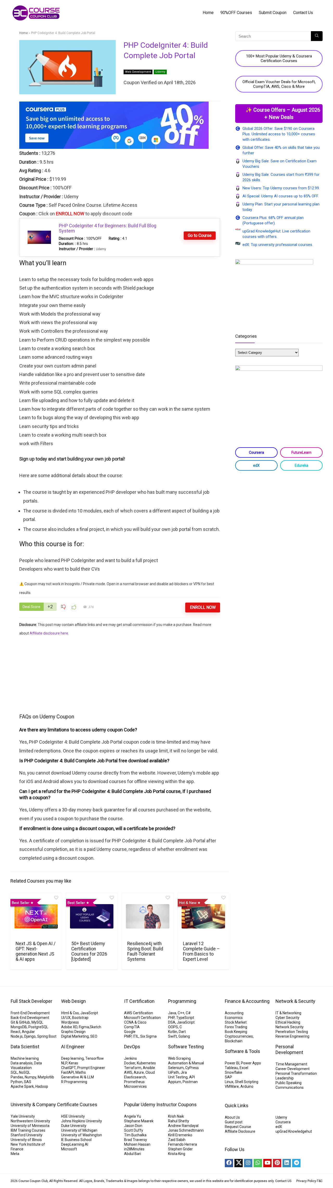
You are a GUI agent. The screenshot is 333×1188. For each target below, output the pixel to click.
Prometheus (134, 1082)
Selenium (176, 1068)
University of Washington (81, 1135)
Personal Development (289, 1049)
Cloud (150, 1072)
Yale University (23, 1116)
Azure (139, 1072)
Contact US (283, 1181)
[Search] (317, 36)
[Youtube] (267, 1163)
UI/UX (66, 1018)
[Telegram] (296, 1163)
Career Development (293, 1069)
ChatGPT (68, 1068)
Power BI (232, 1063)
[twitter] (238, 1163)
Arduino (246, 1086)
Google (130, 1032)
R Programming (74, 1082)
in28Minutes (134, 1149)
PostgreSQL (38, 1027)
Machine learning (25, 1058)
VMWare (232, 1086)
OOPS (173, 1027)
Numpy (30, 1077)
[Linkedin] (287, 1163)
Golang (184, 1036)
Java (172, 1013)
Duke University (73, 1126)
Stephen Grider (180, 1149)
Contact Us (303, 12)
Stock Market (236, 1022)
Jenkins (130, 1058)
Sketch (95, 1027)
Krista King (176, 1154)
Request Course (238, 1127)
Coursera (256, 452)
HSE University (73, 1116)
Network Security (290, 1027)
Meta (15, 1154)
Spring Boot (46, 1036)
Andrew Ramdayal (183, 1126)
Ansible (149, 1068)
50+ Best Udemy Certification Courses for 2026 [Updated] (89, 951)
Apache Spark (22, 1086)
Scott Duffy (133, 1130)
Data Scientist (25, 1046)
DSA (171, 1022)
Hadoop (41, 1086)
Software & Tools (242, 1051)
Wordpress (70, 1022)
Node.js (17, 1036)
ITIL (136, 1036)
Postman (190, 1082)
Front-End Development (30, 1013)
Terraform (132, 1068)
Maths (80, 1072)
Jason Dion (133, 1126)
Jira (184, 1072)
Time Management (291, 1064)
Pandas (17, 1077)
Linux (229, 1082)
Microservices (135, 1086)
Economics (234, 1018)
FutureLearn (301, 452)
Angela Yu (132, 1116)
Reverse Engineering (292, 1036)
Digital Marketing (75, 1036)
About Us (232, 1117)
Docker (129, 1063)
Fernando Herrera (182, 1144)
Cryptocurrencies (239, 1036)
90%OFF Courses (236, 12)
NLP (64, 1063)
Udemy (160, 72)
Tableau (231, 1068)
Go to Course (200, 235)
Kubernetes (146, 1063)
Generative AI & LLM (77, 1077)
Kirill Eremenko (180, 1135)
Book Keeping (236, 1032)
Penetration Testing (292, 1032)
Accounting (234, 1013)
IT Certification (139, 1001)
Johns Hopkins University (81, 1121)
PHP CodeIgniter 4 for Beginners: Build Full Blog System (107, 228)
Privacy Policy (306, 1181)
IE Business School (76, 1140)
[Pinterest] (277, 1163)
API (192, 1077)
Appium (174, 1082)
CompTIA (132, 1027)
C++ (181, 1013)
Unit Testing (178, 1077)
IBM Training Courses (28, 1130)
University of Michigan (79, 1130)
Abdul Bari (132, 1154)
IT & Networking (288, 1013)
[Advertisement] (119, 674)
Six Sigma (148, 1036)
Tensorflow (94, 1058)
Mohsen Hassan (137, 1144)
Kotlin (172, 1032)
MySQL (37, 1022)
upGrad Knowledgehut (294, 1131)
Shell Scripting (246, 1082)
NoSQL (24, 1072)
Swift (172, 1036)
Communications (290, 1087)
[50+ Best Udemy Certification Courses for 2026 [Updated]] (91, 916)
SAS (27, 1082)
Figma (84, 1027)
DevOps (132, 1046)
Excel (244, 1068)
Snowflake (233, 1072)
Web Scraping (179, 1058)
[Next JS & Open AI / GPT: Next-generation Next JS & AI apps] (36, 916)
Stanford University (26, 1135)
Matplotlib (46, 1077)
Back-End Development (30, 1018)
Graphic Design (73, 1032)
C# (188, 1013)
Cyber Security (287, 1018)
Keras (73, 1063)
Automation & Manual (186, 1063)
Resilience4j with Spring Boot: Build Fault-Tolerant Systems (145, 951)
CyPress (192, 1068)
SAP (228, 1077)
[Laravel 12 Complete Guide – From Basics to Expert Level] (203, 916)
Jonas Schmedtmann (186, 1130)
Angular (28, 1032)
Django (30, 1036)
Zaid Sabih (176, 1140)
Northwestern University (30, 1121)
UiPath (173, 1072)
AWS (128, 1072)
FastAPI (67, 1072)
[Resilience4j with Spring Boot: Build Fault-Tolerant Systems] (147, 916)
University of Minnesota (30, 1126)
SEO (93, 1036)
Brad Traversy (135, 1140)
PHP (171, 1018)
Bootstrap (80, 1018)
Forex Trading (236, 1027)
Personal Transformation (296, 1073)
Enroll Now (203, 607)
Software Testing (186, 1046)
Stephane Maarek (138, 1121)
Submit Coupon (272, 12)
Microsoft (69, 1149)
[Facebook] (229, 1163)
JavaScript (89, 1013)
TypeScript (185, 1018)
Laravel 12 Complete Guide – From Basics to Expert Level (201, 951)
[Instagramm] (248, 1163)
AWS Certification (138, 1013)
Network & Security (295, 1001)
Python (16, 1082)
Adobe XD (69, 1027)
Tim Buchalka (135, 1135)
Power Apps (251, 1063)
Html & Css (70, 1013)
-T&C (319, 1181)
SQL (14, 1072)
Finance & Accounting (247, 1001)
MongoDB (19, 1027)
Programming (182, 1001)
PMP (127, 1036)
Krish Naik (176, 1116)
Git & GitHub (20, 1022)
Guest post (233, 1122)
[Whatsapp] (258, 1163)
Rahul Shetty (178, 1121)
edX (256, 465)
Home (208, 12)
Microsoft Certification (142, 1018)
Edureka (301, 465)
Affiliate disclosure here (49, 633)
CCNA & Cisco (135, 1022)
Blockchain (233, 1041)
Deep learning (72, 1058)
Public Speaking (289, 1083)
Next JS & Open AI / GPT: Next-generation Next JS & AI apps (35, 951)
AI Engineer (73, 1046)
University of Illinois (26, 1140)
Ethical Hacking (288, 1022)
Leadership (285, 1078)
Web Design (73, 1001)
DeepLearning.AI (74, 1144)
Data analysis (22, 1063)
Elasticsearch (135, 1077)
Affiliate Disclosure (240, 1131)
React (15, 1032)
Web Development (138, 72)
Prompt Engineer (91, 1068)
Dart (182, 1032)
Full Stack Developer (31, 1001)
